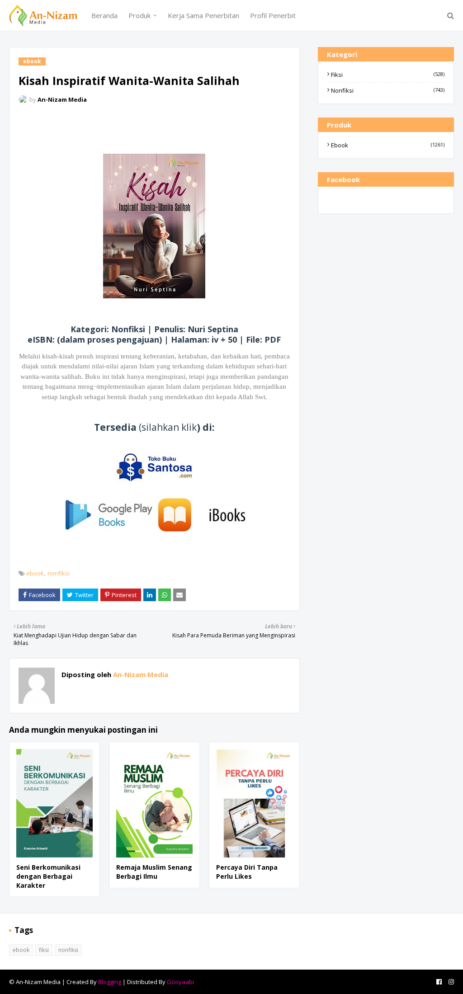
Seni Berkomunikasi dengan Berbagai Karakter (48, 876)
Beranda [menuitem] (104, 15)
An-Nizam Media (62, 99)
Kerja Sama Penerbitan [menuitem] (203, 15)
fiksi (387, 75)
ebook (35, 573)
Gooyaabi (180, 982)
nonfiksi (58, 573)
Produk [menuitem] (139, 15)
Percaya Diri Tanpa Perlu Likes (247, 872)
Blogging (109, 982)
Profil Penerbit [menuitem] (273, 15)
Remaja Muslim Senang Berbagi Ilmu (154, 872)
